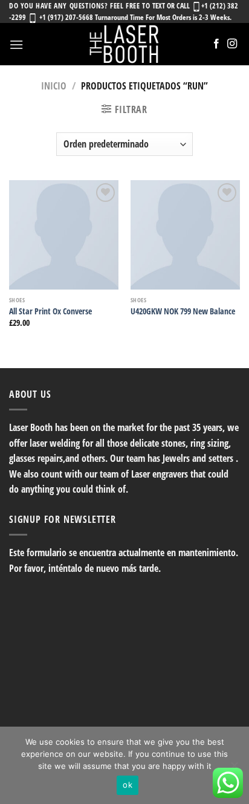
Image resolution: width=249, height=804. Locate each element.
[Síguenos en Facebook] (216, 44)
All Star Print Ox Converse (50, 311)
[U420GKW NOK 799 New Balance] (185, 235)
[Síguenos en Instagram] (232, 44)
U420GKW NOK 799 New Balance (183, 311)
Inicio (53, 85)
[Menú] (16, 44)
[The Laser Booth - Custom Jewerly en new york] (124, 44)
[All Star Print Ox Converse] (63, 235)
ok (127, 784)
